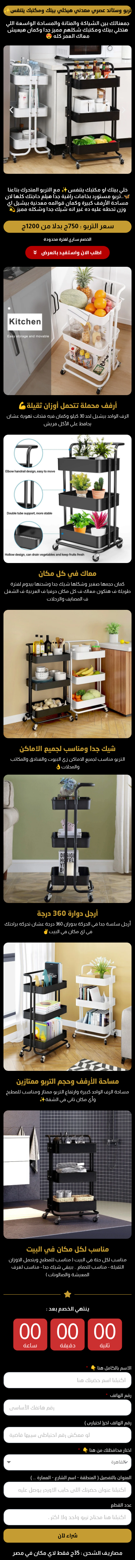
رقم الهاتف (120, 1395)
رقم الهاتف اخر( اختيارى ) (108, 1422)
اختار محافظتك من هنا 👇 (106, 1450)
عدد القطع (121, 1505)
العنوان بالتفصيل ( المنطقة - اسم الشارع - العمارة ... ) (81, 1477)
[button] (11, 109)
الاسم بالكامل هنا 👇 (110, 1368)
